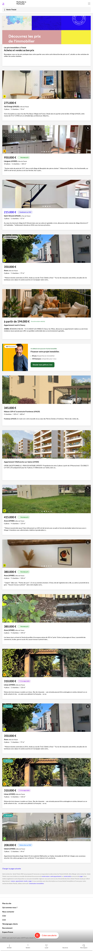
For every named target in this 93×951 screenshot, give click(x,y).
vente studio (67, 876)
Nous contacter (8, 912)
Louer (46, 948)
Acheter (9, 948)
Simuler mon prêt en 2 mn (42, 365)
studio (26, 881)
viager (81, 876)
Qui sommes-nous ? (9, 907)
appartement (19, 881)
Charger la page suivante (11, 869)
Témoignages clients (10, 924)
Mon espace (83, 948)
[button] (42, 96)
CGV (4, 920)
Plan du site (6, 903)
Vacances (65, 948)
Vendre (28, 948)
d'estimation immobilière (36, 883)
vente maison (46, 876)
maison (13, 881)
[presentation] (4, 85)
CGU (4, 916)
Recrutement (7, 928)
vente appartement (55, 876)
